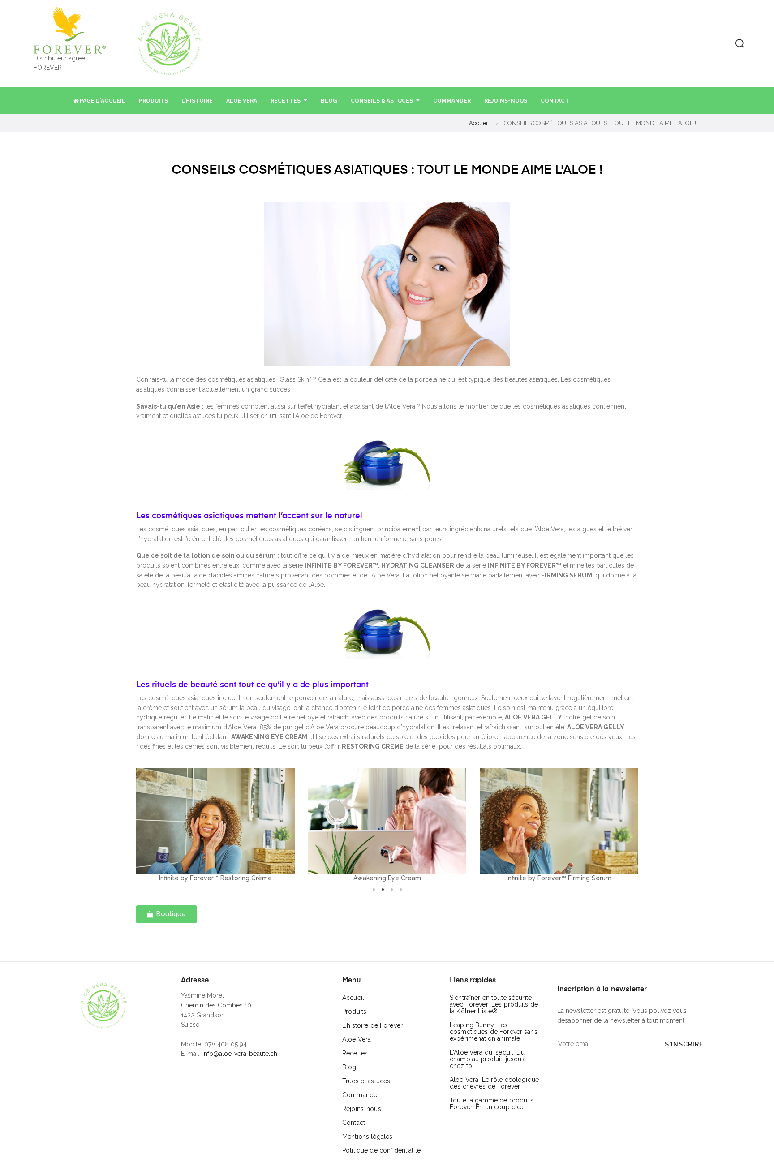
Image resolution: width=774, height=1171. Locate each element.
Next (644, 825)
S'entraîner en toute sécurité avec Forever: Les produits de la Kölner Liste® (494, 1004)
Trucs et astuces (366, 1081)
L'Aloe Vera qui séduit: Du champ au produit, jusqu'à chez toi (488, 1059)
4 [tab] (400, 889)
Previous (129, 825)
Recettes (355, 1053)
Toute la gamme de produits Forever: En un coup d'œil (492, 1104)
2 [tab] (382, 889)
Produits (354, 1011)
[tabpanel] (215, 825)
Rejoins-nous (361, 1108)
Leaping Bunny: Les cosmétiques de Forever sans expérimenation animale (494, 1031)
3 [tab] (391, 889)
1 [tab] (373, 889)
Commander (360, 1094)
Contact (353, 1122)
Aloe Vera (356, 1039)
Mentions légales (367, 1136)
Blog (349, 1067)
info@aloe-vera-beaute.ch (239, 1053)
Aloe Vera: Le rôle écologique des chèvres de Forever (494, 1083)
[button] (166, 914)
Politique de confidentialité (381, 1150)
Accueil (353, 997)
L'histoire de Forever (372, 1025)
